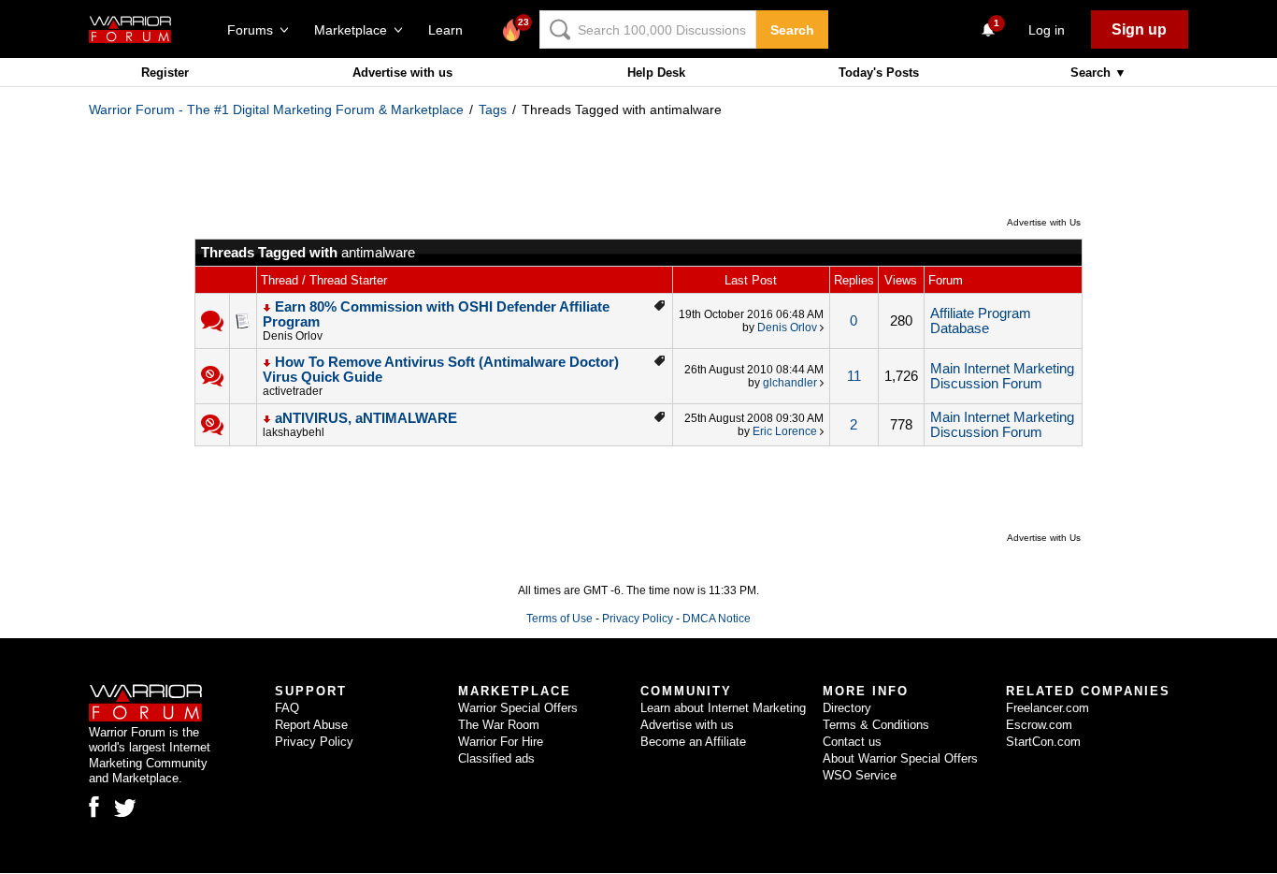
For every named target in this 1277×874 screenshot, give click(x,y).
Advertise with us (402, 73)
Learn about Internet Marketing (723, 708)
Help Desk (656, 73)
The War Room (498, 725)
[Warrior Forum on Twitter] (125, 808)
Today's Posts (879, 73)
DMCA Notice (716, 618)
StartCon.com (1043, 742)
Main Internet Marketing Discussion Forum (1002, 376)
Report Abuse (311, 725)
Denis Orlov (293, 335)
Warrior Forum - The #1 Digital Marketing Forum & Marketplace (276, 109)
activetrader (293, 391)
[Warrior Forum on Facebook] (94, 806)
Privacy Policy (637, 618)
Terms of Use (559, 618)
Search (792, 29)
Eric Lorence (785, 431)
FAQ (287, 708)
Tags (493, 109)
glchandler (790, 382)
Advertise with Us (1044, 222)
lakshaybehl (293, 432)
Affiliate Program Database (980, 321)
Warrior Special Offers (518, 708)
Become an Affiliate (693, 742)
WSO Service (860, 775)
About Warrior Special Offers (900, 758)
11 (854, 376)
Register (165, 73)
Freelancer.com (1047, 708)
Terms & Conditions (876, 725)
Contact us (852, 742)
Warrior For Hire (500, 742)
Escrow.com (1039, 725)
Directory (847, 708)
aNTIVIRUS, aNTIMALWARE (366, 418)
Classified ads (496, 758)
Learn (451, 29)
